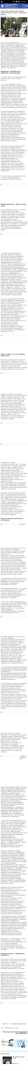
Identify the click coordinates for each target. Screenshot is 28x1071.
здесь (17, 1028)
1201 (3, 16)
